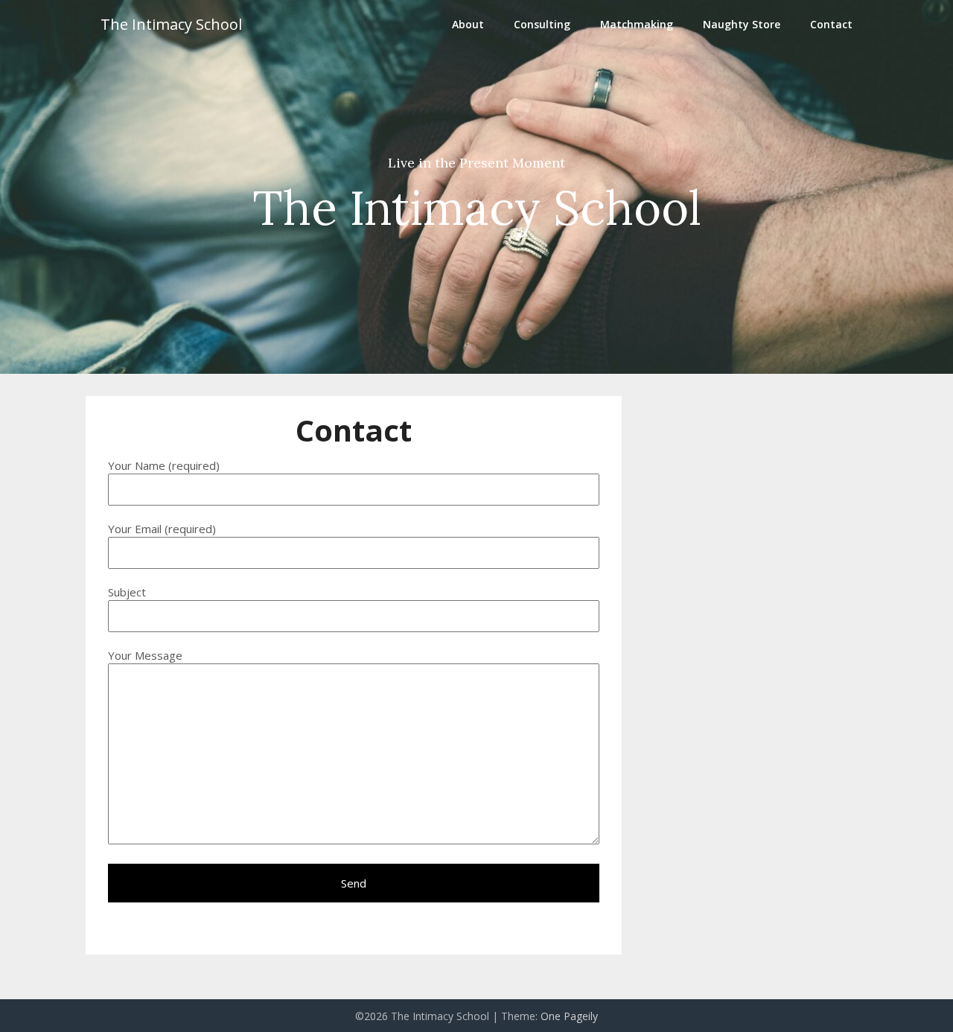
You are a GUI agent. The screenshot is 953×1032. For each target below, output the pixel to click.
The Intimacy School (171, 24)
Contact (831, 24)
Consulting (542, 24)
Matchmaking (636, 24)
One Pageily (569, 1016)
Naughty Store (741, 24)
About (468, 24)
